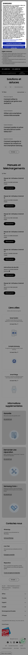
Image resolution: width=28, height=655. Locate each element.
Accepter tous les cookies (14, 43)
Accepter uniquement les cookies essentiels (14, 47)
